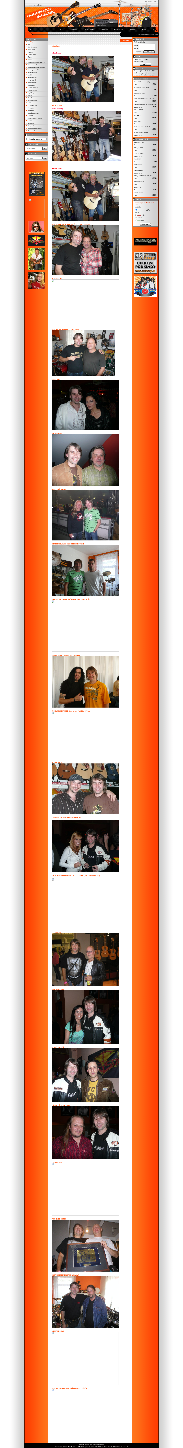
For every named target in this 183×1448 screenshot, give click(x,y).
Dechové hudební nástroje (35, 118)
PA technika (31, 98)
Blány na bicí (31, 49)
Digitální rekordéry (33, 90)
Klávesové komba (33, 65)
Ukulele (30, 75)
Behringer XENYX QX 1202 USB (143, 176)
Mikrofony (31, 123)
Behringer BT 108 (139, 142)
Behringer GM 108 (139, 181)
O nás (62, 29)
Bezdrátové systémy (33, 113)
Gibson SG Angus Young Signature (143, 82)
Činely (30, 57)
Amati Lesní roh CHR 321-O (142, 126)
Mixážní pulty (32, 103)
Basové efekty (32, 85)
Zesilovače (31, 110)
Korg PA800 (137, 121)
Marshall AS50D (138, 192)
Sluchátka (30, 115)
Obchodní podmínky (89, 29)
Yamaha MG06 (138, 164)
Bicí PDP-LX (137, 115)
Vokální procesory (33, 87)
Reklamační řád (118, 29)
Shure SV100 (137, 159)
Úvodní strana (154, 34)
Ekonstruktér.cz (100, 1444)
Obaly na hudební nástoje (35, 126)
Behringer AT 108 (138, 147)
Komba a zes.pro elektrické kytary (37, 62)
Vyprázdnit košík (138, 61)
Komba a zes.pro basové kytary (36, 67)
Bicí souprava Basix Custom (141, 87)
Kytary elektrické (32, 77)
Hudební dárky (32, 54)
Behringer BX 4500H (139, 93)
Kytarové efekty (32, 82)
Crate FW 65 (137, 187)
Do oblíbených (145, 34)
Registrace (138, 51)
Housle (30, 120)
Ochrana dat (105, 29)
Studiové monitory (33, 100)
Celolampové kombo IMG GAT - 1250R (145, 104)
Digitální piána (32, 93)
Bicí (29, 44)
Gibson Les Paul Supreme (141, 132)
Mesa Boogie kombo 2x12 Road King (144, 98)
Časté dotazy (132, 29)
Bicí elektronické (32, 47)
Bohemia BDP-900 (139, 110)
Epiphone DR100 (138, 170)
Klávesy (30, 95)
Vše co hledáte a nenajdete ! (35, 128)
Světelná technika (32, 131)
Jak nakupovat (74, 29)
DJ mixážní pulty (32, 105)
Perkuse (30, 59)
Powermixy (31, 108)
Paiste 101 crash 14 (139, 153)
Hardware (30, 52)
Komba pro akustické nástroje (36, 70)
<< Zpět (138, 34)
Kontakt (144, 29)
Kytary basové (32, 80)
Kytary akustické (32, 72)
